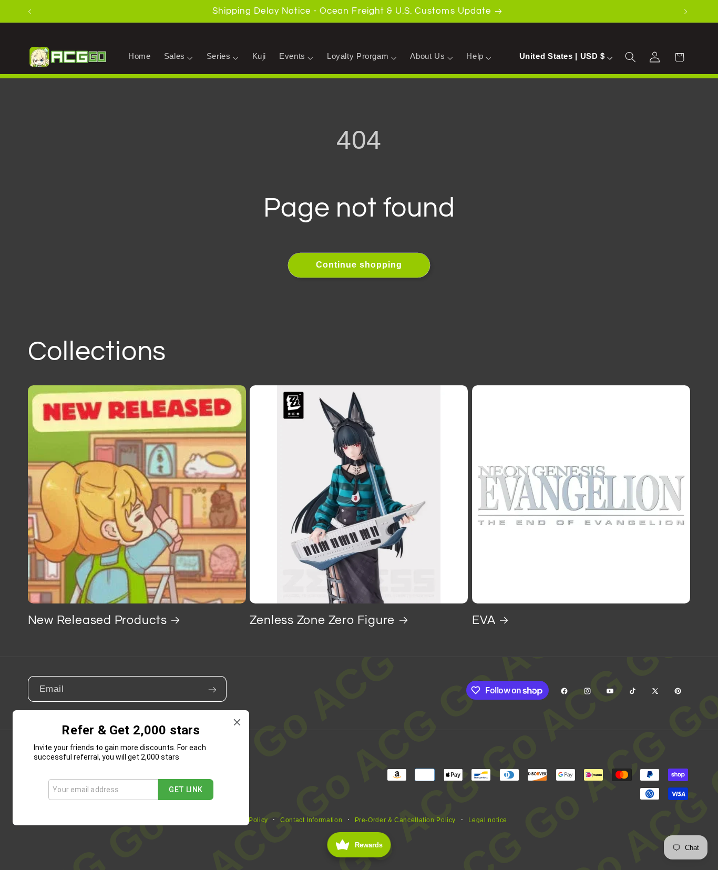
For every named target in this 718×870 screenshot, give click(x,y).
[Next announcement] (687, 11)
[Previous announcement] (31, 11)
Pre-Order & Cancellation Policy (405, 820)
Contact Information (311, 820)
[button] (178, 56)
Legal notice (488, 820)
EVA (483, 620)
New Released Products (97, 620)
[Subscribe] (213, 689)
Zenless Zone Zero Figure (322, 620)
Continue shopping (359, 264)
